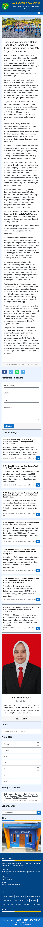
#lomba (33, 900)
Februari (21, 750)
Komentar (8, 408)
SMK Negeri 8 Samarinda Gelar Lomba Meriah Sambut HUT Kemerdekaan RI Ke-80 (21, 523)
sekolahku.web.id (25, 924)
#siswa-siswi (24, 900)
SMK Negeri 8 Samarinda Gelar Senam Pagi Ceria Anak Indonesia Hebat (20, 467)
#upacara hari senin (10, 900)
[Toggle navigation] (39, 13)
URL (5, 400)
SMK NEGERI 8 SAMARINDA (29, 920)
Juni (21, 769)
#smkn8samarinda (33, 896)
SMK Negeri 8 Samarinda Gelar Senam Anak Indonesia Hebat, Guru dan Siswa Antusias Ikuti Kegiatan (20, 495)
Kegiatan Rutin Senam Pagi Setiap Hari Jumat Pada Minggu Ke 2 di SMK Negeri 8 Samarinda (21, 609)
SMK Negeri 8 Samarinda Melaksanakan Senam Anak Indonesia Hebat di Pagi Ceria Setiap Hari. (20, 551)
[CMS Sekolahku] (21, 837)
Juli (21, 775)
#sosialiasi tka (8, 904)
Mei (21, 763)
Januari (21, 744)
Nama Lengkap (10, 385)
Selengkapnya (21, 719)
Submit (9, 426)
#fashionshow (8, 896)
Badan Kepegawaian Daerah (14, 731)
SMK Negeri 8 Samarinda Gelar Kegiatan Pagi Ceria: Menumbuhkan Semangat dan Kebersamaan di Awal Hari (21, 580)
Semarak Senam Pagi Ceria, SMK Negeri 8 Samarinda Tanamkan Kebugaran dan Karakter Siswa (19, 441)
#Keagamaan (20, 896)
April (21, 756)
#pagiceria (27, 904)
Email (6, 393)
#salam (18, 904)
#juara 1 (37, 904)
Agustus (21, 781)
